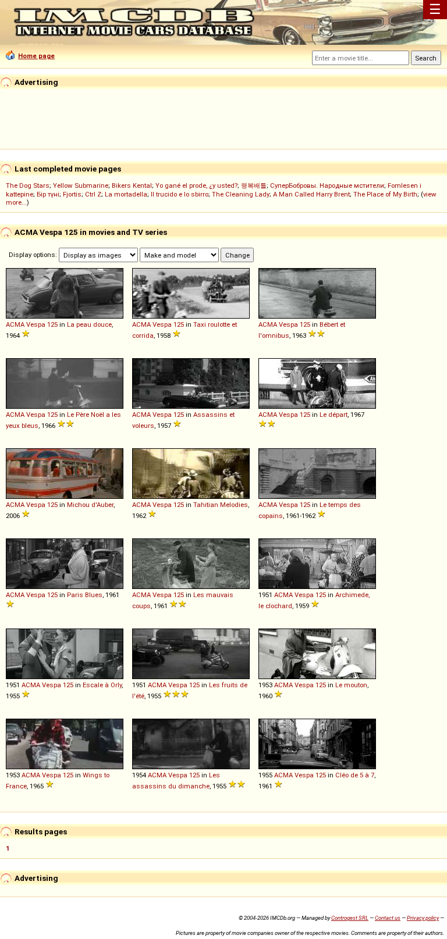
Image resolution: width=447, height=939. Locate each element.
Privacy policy (423, 918)
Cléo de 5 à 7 (354, 775)
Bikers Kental (132, 185)
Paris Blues (84, 595)
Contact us (387, 918)
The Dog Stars (27, 185)
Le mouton (351, 685)
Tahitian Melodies (220, 505)
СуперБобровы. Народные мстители (327, 185)
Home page (36, 56)
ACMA (15, 324)
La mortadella (126, 194)
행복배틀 (254, 185)
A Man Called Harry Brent (311, 194)
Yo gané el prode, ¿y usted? (196, 185)
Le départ (333, 414)
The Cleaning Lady (240, 194)
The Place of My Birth (385, 194)
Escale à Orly (102, 685)
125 (52, 324)
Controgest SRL (349, 918)
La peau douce (89, 324)
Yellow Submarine (80, 185)
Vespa (35, 324)
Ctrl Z (93, 194)
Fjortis (72, 194)
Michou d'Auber (90, 505)
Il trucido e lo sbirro (179, 194)
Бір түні (48, 194)
